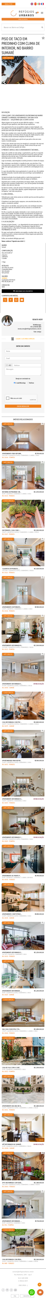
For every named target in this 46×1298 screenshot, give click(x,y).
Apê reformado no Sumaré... (12, 1144)
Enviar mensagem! (23, 406)
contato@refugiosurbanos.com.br (23, 1272)
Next (41, 82)
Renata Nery (38, 319)
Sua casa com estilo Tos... (11, 1029)
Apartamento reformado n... (12, 645)
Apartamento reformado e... (12, 684)
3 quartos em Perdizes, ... (11, 569)
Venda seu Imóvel (23, 19)
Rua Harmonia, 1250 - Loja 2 (23, 1275)
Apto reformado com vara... (12, 1183)
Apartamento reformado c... (12, 837)
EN (32, 4)
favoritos (24, 291)
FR (42, 4)
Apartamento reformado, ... (12, 991)
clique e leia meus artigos (25, 339)
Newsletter (8, 4)
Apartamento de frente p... (11, 876)
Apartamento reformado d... (12, 799)
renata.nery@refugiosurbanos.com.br (29, 329)
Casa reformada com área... (12, 1259)
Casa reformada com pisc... (12, 722)
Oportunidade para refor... (12, 760)
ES (35, 4)
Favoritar (42, 423)
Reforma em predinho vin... (11, 492)
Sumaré (37, 127)
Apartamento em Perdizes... (11, 607)
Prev (4, 82)
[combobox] (9, 365)
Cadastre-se (27, 1296)
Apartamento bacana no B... (12, 1106)
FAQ (15, 1296)
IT (39, 4)
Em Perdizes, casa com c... (11, 530)
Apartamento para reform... (12, 453)
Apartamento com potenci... (12, 914)
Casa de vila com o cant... (11, 1067)
